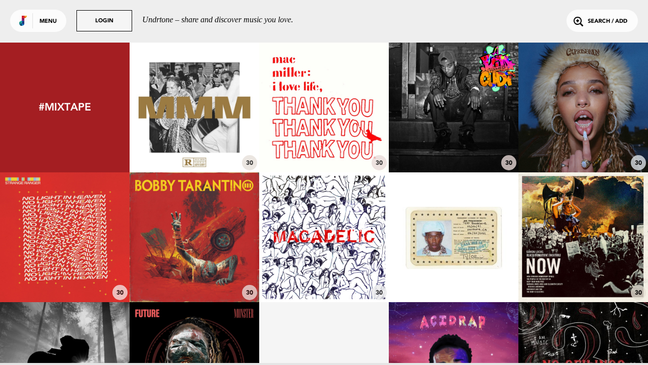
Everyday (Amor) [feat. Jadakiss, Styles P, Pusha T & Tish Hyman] (194, 130)
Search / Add (607, 21)
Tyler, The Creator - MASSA (453, 274)
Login (104, 21)
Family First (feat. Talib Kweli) (324, 139)
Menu (48, 21)
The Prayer (453, 144)
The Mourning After (324, 274)
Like (297, 107)
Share (351, 107)
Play (323, 107)
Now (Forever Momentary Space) (583, 269)
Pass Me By (65, 274)
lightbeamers (583, 144)
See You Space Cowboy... (194, 274)
